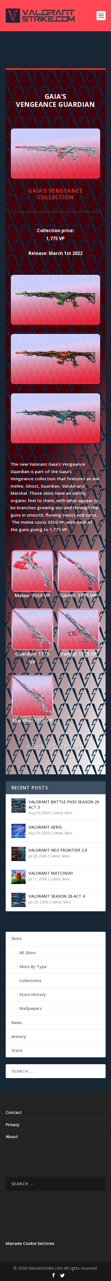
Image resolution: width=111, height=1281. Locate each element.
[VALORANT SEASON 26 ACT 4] (18, 900)
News (16, 1022)
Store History (32, 994)
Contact (14, 1112)
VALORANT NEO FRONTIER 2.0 (57, 850)
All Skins (27, 952)
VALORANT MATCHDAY (50, 873)
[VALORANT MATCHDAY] (18, 877)
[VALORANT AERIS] (18, 831)
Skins (68, 812)
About (12, 1136)
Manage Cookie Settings (30, 1243)
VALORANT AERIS (45, 827)
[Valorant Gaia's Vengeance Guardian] (55, 177)
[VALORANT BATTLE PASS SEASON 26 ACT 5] (18, 805)
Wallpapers (30, 1008)
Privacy (13, 1124)
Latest (58, 812)
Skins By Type (33, 966)
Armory (18, 1036)
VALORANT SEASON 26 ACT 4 (56, 896)
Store (16, 1050)
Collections (30, 980)
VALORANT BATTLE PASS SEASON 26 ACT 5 (63, 804)
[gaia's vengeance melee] (55, 323)
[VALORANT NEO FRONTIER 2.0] (18, 854)
